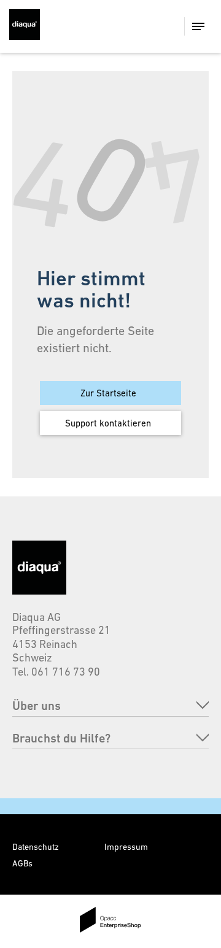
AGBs (22, 863)
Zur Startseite (108, 393)
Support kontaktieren (108, 423)
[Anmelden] (149, 26)
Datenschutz (35, 847)
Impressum (126, 847)
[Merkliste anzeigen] (126, 26)
